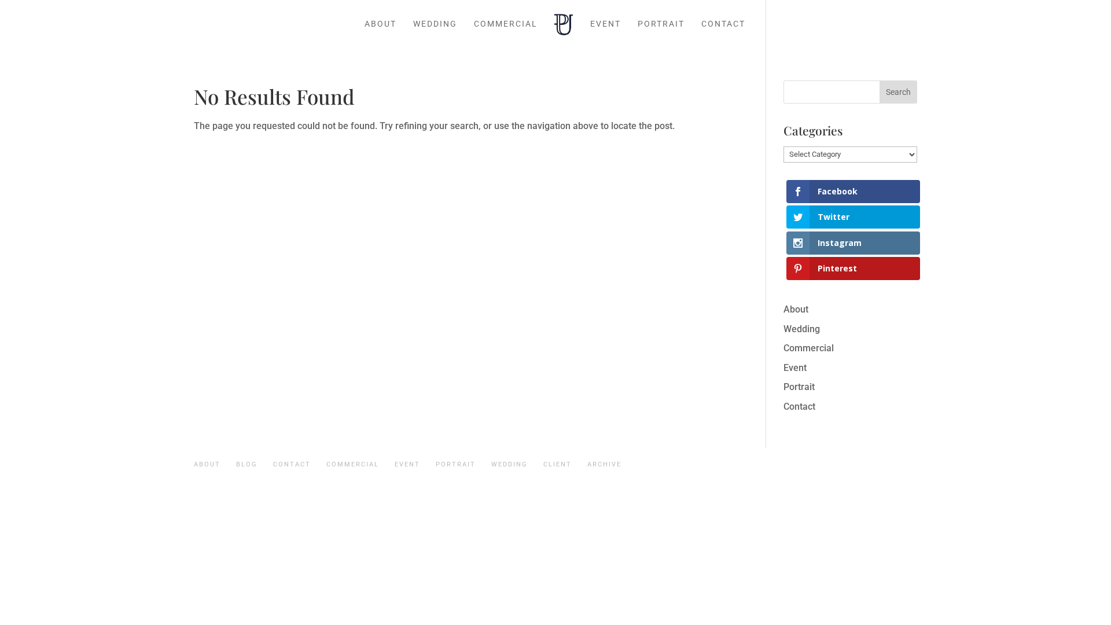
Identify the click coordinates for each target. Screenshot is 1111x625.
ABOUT (207, 464)
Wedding (435, 24)
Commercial (506, 24)
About (380, 24)
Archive (604, 464)
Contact (723, 24)
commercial (352, 464)
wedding (509, 464)
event (407, 464)
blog (246, 464)
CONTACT (292, 464)
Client (557, 464)
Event (605, 24)
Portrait (661, 24)
